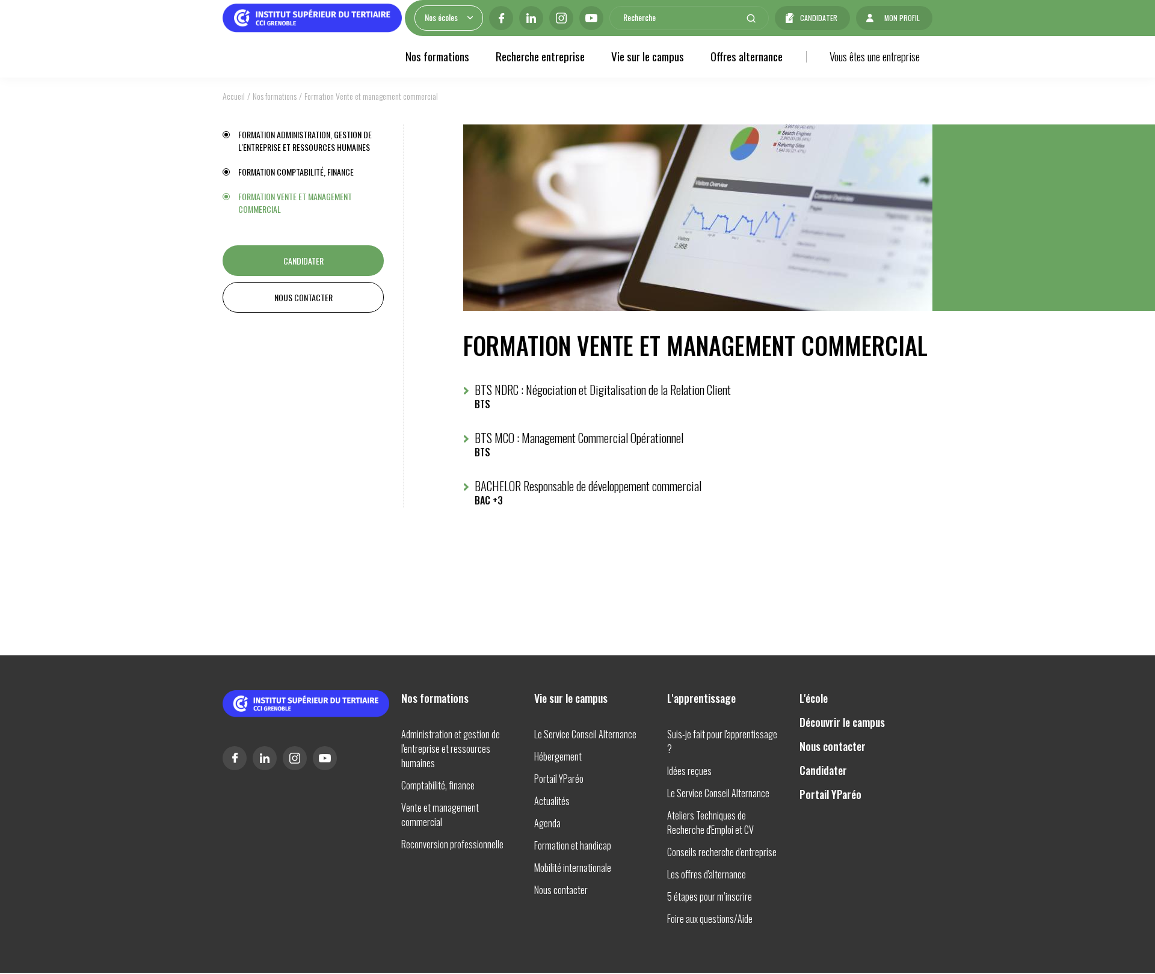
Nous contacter (303, 297)
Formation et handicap (572, 845)
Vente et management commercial (440, 814)
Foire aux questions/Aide (710, 918)
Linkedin (531, 18)
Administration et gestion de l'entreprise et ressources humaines (450, 748)
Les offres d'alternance (706, 874)
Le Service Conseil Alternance (585, 734)
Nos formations (437, 55)
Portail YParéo (559, 778)
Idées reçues (689, 771)
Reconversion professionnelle (452, 844)
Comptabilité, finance (438, 785)
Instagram (561, 18)
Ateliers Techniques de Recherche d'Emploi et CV (710, 822)
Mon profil (902, 18)
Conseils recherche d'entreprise (722, 852)
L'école (813, 698)
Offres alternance (746, 55)
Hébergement (558, 756)
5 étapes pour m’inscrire (709, 896)
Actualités (552, 801)
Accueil (234, 96)
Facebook (501, 18)
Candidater (818, 18)
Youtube (591, 18)
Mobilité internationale (572, 867)
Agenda (547, 823)
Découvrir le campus (842, 722)
